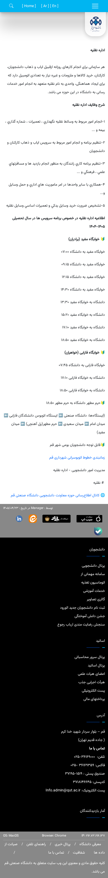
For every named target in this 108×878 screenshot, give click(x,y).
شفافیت (78, 853)
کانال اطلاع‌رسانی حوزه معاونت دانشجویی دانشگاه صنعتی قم (55, 495)
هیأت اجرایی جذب (91, 682)
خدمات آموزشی (94, 591)
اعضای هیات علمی (91, 674)
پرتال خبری (62, 844)
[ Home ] (28, 6)
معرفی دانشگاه (89, 844)
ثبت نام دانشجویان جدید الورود (82, 608)
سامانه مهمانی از (93, 574)
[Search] (11, 6)
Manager (37, 508)
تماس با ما (56, 853)
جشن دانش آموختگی (89, 616)
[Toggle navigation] (95, 6)
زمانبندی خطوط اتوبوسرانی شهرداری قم (76, 458)
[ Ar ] (44, 6)
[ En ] (53, 6)
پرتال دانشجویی (93, 566)
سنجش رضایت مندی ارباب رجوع (81, 625)
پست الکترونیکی (93, 691)
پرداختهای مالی (94, 699)
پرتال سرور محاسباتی (89, 657)
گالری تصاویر (96, 599)
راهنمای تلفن (35, 844)
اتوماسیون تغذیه (93, 583)
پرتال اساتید (96, 666)
